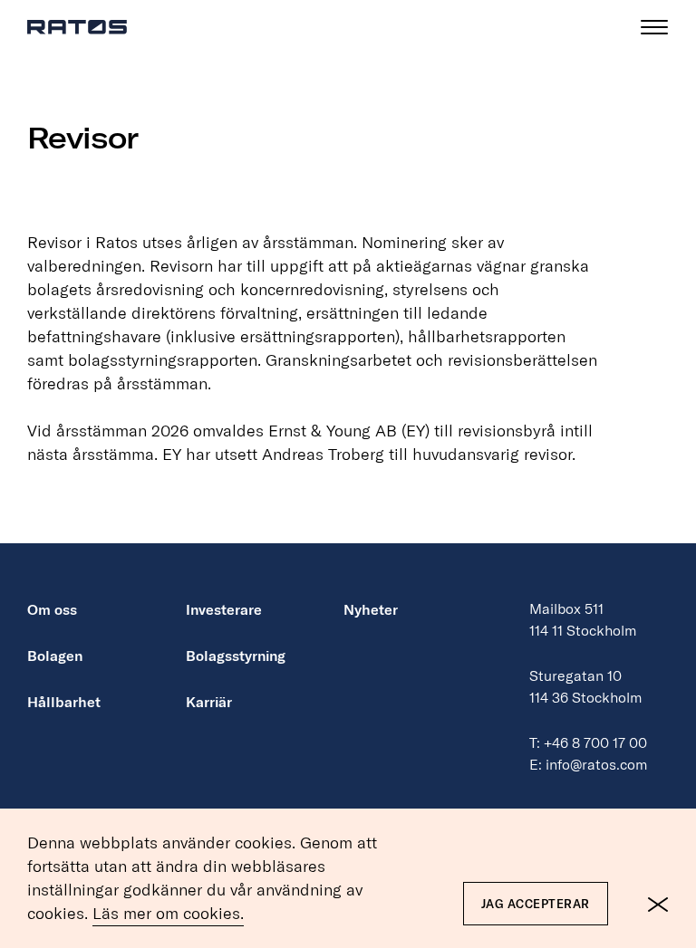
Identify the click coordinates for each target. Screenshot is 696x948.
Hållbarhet (64, 702)
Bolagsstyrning (235, 655)
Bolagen (54, 655)
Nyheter (370, 609)
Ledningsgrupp (113, 494)
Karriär (209, 702)
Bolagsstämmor (115, 536)
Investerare (224, 609)
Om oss (52, 609)
